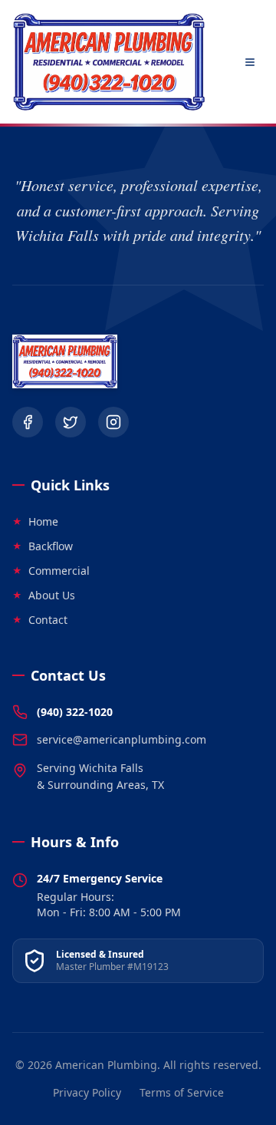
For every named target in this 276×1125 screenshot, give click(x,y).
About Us (43, 595)
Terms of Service (182, 1092)
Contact (39, 619)
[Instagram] (113, 422)
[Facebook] (27, 422)
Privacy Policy (87, 1092)
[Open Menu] (250, 62)
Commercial (51, 570)
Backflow (42, 546)
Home (35, 521)
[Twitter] (70, 422)
